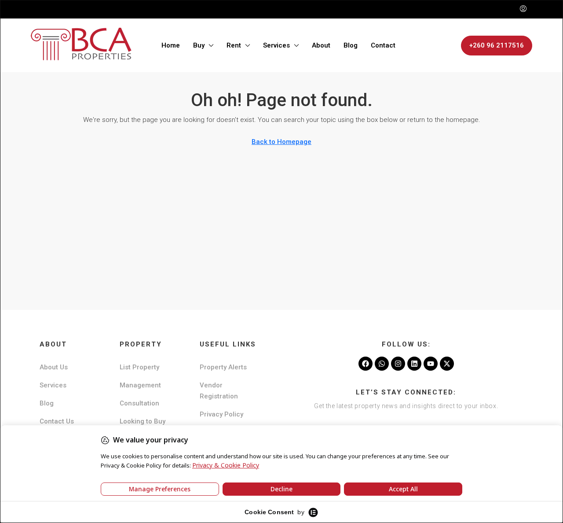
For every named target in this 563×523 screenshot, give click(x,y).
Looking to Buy (142, 421)
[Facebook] (365, 364)
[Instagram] (398, 364)
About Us (54, 367)
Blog (351, 45)
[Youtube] (431, 364)
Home (170, 45)
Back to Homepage (281, 142)
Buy (199, 45)
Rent (234, 45)
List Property (139, 367)
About (321, 45)
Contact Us (57, 421)
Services (276, 45)
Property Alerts (223, 367)
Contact (383, 45)
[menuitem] (523, 9)
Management (140, 385)
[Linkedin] (414, 364)
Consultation (139, 403)
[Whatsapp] (382, 364)
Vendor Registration (219, 390)
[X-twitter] (447, 364)
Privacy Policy (221, 414)
